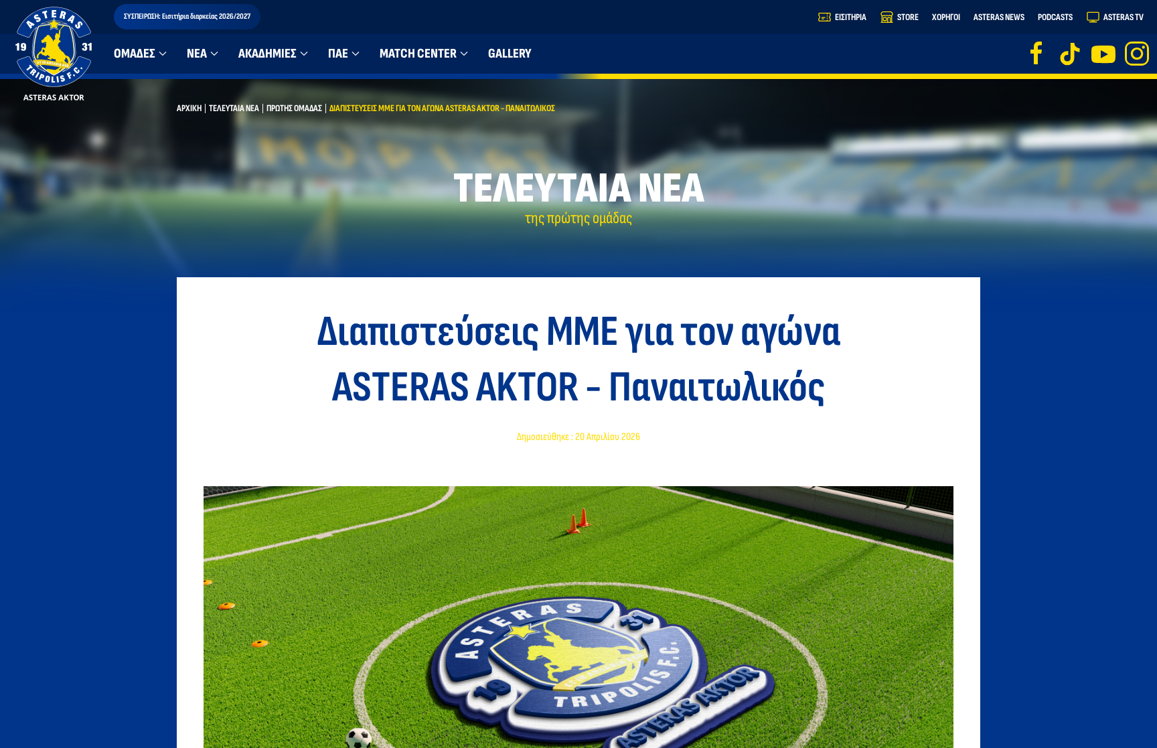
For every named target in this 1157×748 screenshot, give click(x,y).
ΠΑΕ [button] (338, 54)
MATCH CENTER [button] (418, 54)
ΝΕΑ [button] (197, 54)
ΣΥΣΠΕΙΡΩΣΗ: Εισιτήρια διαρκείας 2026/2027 (187, 16)
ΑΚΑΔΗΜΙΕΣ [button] (267, 54)
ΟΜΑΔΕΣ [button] (134, 54)
